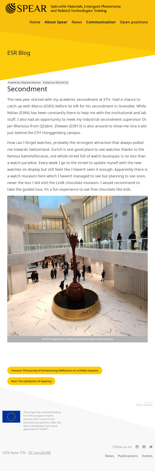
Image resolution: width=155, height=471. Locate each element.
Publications (128, 456)
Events (147, 456)
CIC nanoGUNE (39, 452)
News (77, 21)
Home (34, 21)
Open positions (134, 21)
